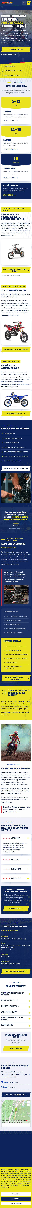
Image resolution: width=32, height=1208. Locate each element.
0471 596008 (5, 957)
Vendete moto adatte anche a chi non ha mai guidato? (12, 994)
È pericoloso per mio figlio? (9, 1000)
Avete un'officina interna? (9, 1012)
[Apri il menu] (29, 3)
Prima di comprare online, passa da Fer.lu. (14, 679)
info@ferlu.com (6, 1161)
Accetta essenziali (16, 1204)
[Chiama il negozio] (24, 3)
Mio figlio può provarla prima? (10, 1006)
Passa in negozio (14, 49)
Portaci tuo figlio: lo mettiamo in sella (14, 270)
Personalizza (16, 1194)
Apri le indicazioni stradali (15, 971)
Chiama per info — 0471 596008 (14, 468)
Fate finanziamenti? (7, 1025)
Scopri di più (5, 1187)
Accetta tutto (16, 1199)
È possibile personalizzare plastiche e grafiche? (12, 1019)
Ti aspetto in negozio (14, 413)
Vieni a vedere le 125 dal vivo (14, 349)
